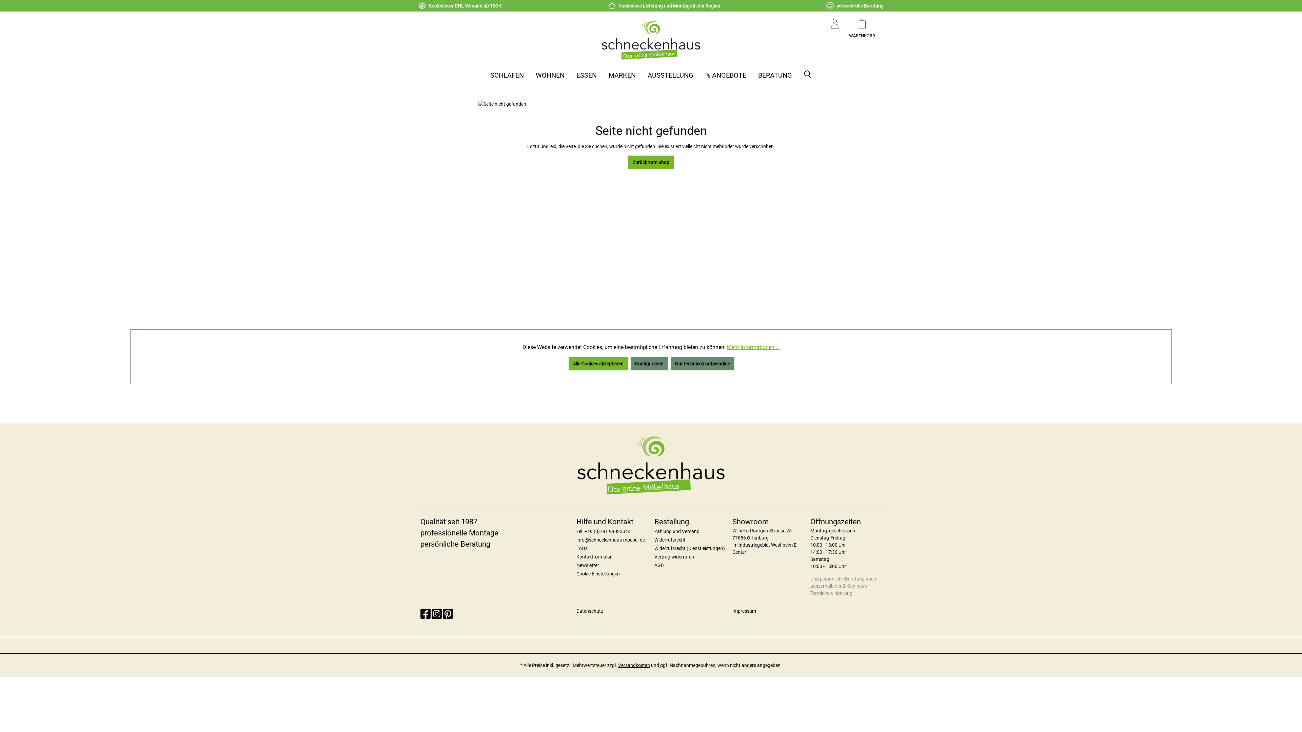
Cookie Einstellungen (598, 573)
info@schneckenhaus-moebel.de (610, 540)
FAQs (582, 548)
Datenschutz (589, 611)
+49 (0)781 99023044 (608, 531)
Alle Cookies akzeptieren (598, 363)
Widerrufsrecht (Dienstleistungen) (689, 548)
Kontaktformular (594, 557)
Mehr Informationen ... (753, 347)
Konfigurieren (649, 363)
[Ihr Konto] (834, 30)
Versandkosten (634, 665)
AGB (659, 565)
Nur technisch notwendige (702, 363)
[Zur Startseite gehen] (651, 40)
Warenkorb (862, 35)
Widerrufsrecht (670, 540)
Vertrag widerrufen (674, 557)
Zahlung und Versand (676, 531)
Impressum (744, 611)
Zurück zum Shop (651, 162)
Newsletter (587, 565)
